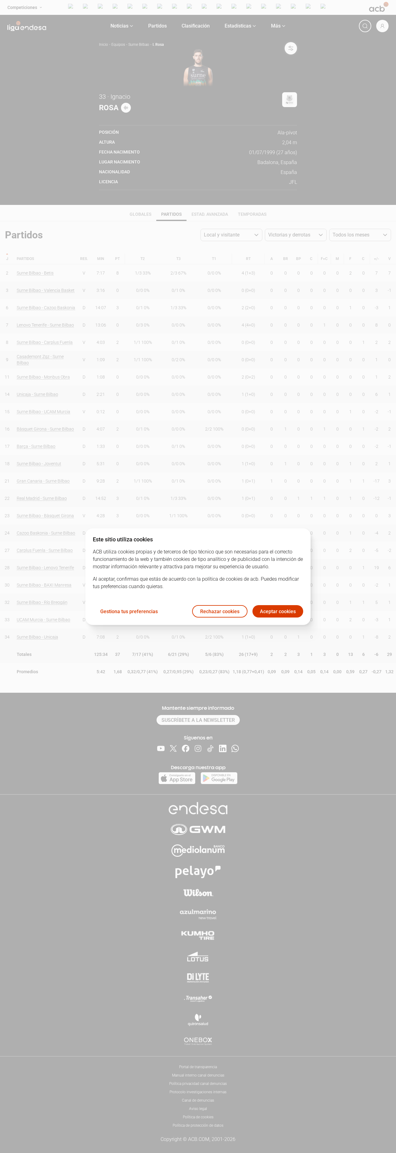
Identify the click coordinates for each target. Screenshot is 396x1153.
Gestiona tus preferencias (129, 611)
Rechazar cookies (219, 611)
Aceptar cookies (278, 611)
